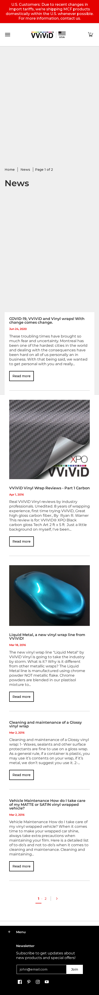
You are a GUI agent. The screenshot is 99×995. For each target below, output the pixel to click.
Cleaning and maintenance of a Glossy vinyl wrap (45, 724)
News (25, 169)
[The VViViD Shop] (48, 35)
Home (10, 169)
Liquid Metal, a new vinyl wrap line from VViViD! (47, 636)
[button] (90, 34)
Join (74, 969)
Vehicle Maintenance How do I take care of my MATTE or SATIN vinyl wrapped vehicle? (47, 804)
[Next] (58, 898)
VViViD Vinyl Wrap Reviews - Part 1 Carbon (49, 488)
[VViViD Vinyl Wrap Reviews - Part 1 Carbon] (49, 439)
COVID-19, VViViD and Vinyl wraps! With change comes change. (46, 320)
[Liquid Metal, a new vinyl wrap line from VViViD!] (49, 595)
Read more (21, 376)
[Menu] (7, 34)
